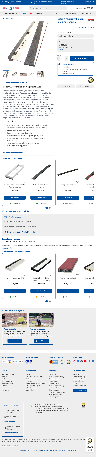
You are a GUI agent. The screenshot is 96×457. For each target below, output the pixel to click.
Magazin (5, 388)
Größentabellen (7, 381)
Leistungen (87, 13)
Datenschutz (27, 450)
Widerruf (76, 383)
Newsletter (6, 390)
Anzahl (59, 55)
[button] (28, 82)
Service (56, 13)
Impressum (36, 450)
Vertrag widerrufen (80, 390)
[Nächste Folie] (53, 208)
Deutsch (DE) (88, 2)
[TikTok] (81, 361)
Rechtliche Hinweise (47, 450)
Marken (39, 13)
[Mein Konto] (85, 8)
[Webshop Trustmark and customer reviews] (57, 362)
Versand (61, 49)
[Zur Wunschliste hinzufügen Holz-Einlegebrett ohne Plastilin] (51, 181)
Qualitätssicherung (32, 379)
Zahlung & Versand (79, 386)
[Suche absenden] (30, 8)
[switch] (90, 450)
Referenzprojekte (55, 397)
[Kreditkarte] (9, 361)
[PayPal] (15, 361)
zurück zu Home (10, 18)
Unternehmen (70, 13)
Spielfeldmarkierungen (57, 392)
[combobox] (48, 8)
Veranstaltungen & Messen (35, 383)
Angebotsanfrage (8, 374)
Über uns (29, 381)
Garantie (76, 374)
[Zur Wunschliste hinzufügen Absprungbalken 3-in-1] (77, 275)
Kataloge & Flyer (7, 383)
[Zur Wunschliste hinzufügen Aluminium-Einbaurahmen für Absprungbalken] (24, 181)
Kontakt (4, 386)
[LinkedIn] (93, 361)
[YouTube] (85, 361)
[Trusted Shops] (68, 362)
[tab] (6, 74)
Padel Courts (53, 381)
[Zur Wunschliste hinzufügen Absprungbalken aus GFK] (24, 275)
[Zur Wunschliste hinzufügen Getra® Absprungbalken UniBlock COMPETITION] (51, 275)
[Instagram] (74, 361)
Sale (31, 13)
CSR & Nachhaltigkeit (33, 386)
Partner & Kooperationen (35, 377)
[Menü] (93, 438)
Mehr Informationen (7, 248)
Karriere (28, 374)
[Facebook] (78, 361)
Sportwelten (30, 390)
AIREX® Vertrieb (31, 388)
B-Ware (4, 377)
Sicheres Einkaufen (56, 357)
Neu (24, 13)
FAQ (3, 379)
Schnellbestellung (79, 377)
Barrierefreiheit (60, 450)
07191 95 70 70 (9, 421)
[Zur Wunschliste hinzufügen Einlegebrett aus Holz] (77, 181)
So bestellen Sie (78, 381)
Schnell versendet (32, 357)
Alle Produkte (11, 13)
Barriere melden (72, 450)
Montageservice (54, 383)
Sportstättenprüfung (56, 386)
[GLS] (36, 362)
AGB (20, 450)
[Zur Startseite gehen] (11, 8)
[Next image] (51, 44)
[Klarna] (20, 361)
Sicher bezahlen (8, 357)
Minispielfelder (54, 379)
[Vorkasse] (4, 361)
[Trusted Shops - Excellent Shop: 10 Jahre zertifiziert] (83, 405)
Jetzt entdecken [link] (15, 341)
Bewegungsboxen (55, 395)
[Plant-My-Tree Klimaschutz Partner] (31, 406)
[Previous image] (5, 44)
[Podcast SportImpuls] (89, 361)
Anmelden (79, 8)
